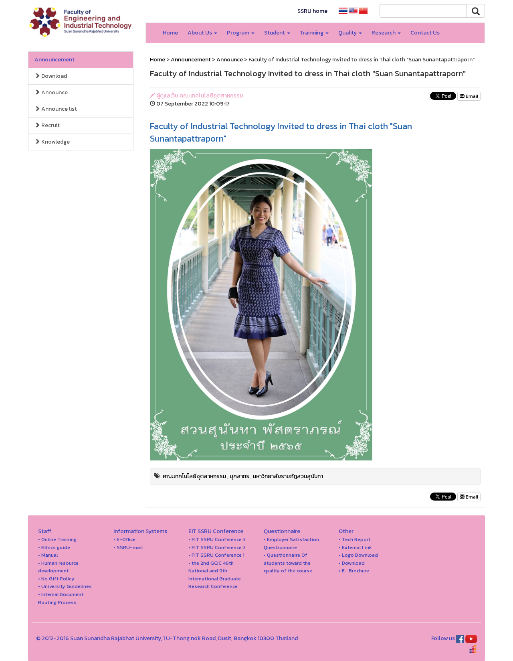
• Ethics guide (54, 547)
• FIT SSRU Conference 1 (216, 555)
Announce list (58, 109)
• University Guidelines (65, 586)
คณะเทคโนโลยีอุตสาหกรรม (194, 476)
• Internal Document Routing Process (60, 598)
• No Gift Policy (56, 578)
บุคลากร (239, 476)
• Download (352, 563)
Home (170, 32)
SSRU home (312, 11)
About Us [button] (200, 32)
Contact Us (425, 32)
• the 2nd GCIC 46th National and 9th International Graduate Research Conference (214, 574)
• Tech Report (354, 539)
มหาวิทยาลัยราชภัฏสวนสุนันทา (288, 476)
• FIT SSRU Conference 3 (217, 539)
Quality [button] (348, 32)
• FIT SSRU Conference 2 (217, 547)
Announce (54, 92)
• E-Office (124, 539)
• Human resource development (58, 567)
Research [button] (384, 32)
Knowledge (55, 142)
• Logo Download (358, 555)
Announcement (54, 59)
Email (471, 96)
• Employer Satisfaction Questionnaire (291, 543)
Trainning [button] (312, 32)
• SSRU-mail (128, 547)
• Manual (48, 555)
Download (53, 76)
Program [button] (238, 32)
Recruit (50, 125)
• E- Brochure (354, 570)
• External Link (355, 547)
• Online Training (57, 539)
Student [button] (275, 32)
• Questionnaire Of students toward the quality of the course (288, 562)
